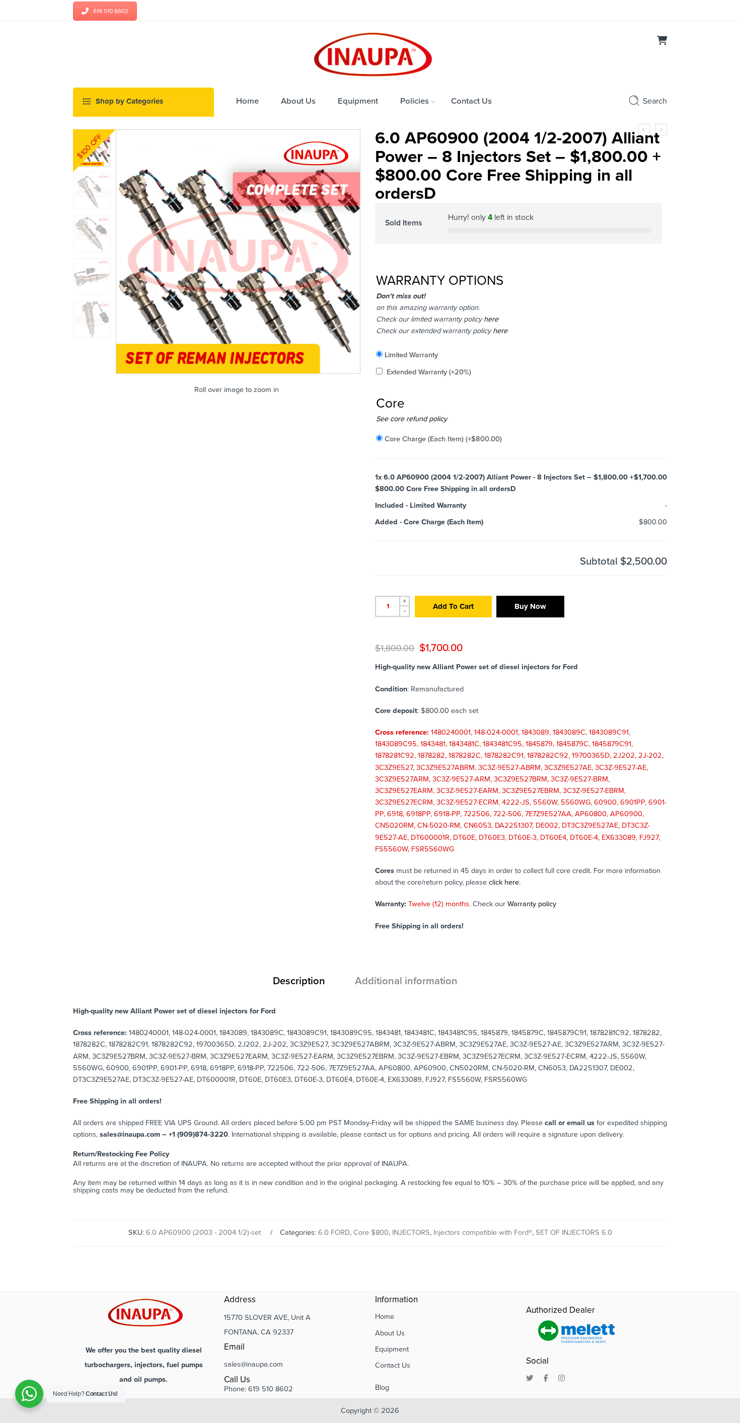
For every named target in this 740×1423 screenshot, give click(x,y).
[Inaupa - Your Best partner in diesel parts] (370, 53)
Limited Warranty (411, 355)
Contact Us (392, 1365)
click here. (505, 882)
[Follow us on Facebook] (546, 1379)
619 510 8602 (110, 11)
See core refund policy (411, 419)
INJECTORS (411, 1232)
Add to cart (453, 606)
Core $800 (371, 1232)
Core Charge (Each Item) (443, 439)
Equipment (392, 1349)
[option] (92, 148)
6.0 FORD (334, 1232)
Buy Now (530, 606)
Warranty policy (531, 904)
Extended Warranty (429, 372)
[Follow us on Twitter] (530, 1379)
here (490, 319)
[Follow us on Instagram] (561, 1379)
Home (384, 1316)
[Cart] (662, 41)
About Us (390, 1333)
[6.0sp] (91, 148)
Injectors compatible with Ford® (482, 1232)
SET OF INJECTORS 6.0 (574, 1232)
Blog (382, 1387)
